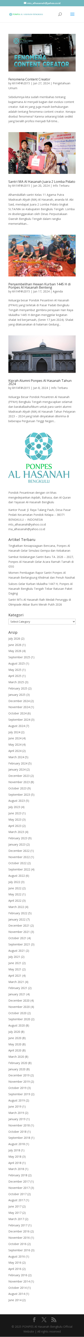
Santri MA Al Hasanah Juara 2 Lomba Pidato (41, 181)
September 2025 (19, 657)
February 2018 (17, 1175)
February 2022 (17, 913)
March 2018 (16, 1169)
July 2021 (14, 957)
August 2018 (16, 1144)
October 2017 (17, 1194)
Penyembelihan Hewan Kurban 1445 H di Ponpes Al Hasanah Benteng (39, 286)
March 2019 (16, 1113)
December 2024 (19, 701)
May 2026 (14, 651)
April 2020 (14, 1050)
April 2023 (14, 826)
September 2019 (19, 1094)
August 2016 (16, 1256)
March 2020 (16, 1057)
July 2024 (14, 732)
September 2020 (19, 1019)
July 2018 (14, 1150)
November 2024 (19, 707)
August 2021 (16, 951)
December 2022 (19, 851)
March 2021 (16, 982)
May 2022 (14, 894)
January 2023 (16, 844)
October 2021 (17, 938)
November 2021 (19, 932)
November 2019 (19, 1081)
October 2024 (17, 713)
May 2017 (14, 1213)
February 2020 (17, 1063)
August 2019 (16, 1100)
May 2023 (14, 819)
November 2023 (19, 782)
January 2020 (16, 1069)
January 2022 (16, 919)
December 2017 (19, 1181)
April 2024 (14, 751)
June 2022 (14, 888)
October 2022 (17, 863)
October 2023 (17, 788)
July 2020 (14, 1032)
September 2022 (19, 869)
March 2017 (16, 1219)
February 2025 (17, 688)
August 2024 (16, 726)
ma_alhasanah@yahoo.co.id (26, 529)
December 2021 (19, 925)
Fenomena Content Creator (29, 79)
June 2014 (14, 1300)
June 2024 (14, 738)
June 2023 (14, 813)
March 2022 (16, 907)
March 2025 (16, 682)
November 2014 (19, 1281)
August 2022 (16, 876)
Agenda (58, 291)
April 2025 (14, 676)
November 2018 (19, 1125)
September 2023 (19, 794)
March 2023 (16, 832)
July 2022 (14, 882)
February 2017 (17, 1225)
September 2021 (19, 944)
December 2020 (19, 1000)
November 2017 (19, 1188)
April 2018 (14, 1163)
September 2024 (19, 719)
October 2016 (17, 1244)
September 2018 (19, 1138)
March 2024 (16, 757)
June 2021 (14, 963)
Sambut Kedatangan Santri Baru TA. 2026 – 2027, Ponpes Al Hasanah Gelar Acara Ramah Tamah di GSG (41, 561)
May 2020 (14, 1044)
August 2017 (16, 1200)
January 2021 (16, 994)
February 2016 (17, 1275)
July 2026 (14, 638)
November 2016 (19, 1238)
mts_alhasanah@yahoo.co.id (27, 524)
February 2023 (17, 838)
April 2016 (14, 1269)
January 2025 (16, 695)
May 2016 (14, 1262)
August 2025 (16, 663)
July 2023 (14, 807)
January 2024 (16, 769)
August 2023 (16, 801)
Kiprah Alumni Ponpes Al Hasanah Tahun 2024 (40, 382)
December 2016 (19, 1231)
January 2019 (16, 1119)
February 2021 (17, 988)
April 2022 (14, 900)
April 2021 (14, 975)
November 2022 (19, 857)
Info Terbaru (61, 185)
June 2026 (14, 645)
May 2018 (14, 1156)
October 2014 (17, 1288)
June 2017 (14, 1206)
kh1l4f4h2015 (21, 83)
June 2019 (14, 1106)
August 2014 (16, 1294)
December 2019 (19, 1075)
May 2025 (14, 670)
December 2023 (19, 776)
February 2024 (17, 763)
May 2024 (14, 744)
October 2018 (17, 1132)
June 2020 (14, 1038)
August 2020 (16, 1025)
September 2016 (19, 1250)
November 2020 (19, 1007)
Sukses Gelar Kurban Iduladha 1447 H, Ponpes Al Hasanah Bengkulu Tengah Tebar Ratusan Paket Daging (40, 588)
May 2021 (14, 969)
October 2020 (17, 1013)
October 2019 (17, 1088)
